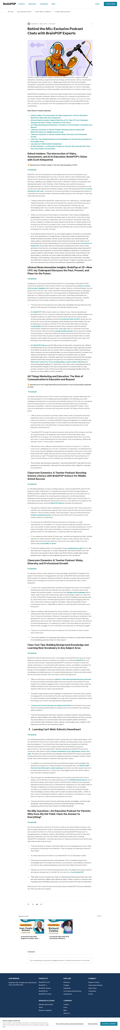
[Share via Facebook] (28, 904)
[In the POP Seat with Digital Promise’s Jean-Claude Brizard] (31, 926)
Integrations (68, 994)
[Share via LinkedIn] (37, 904)
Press (65, 1007)
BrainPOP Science (45, 988)
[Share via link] (41, 904)
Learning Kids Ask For (24, 11)
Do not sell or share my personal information (70, 1023)
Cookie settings (93, 1023)
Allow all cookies (109, 1023)
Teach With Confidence (43, 11)
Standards (67, 988)
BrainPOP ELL (43, 991)
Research (67, 982)
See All (99, 916)
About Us (67, 1013)
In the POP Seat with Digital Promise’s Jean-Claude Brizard (30, 937)
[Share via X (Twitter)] (32, 904)
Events (90, 994)
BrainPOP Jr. (43, 985)
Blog (65, 1010)
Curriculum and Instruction (72, 991)
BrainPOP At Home (45, 994)
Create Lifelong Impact (62, 11)
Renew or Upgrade (45, 1010)
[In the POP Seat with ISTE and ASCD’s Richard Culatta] (60, 926)
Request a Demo (94, 982)
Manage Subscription (46, 1004)
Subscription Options (95, 985)
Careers (66, 1004)
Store (41, 1007)
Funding (66, 985)
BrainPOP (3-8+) (44, 982)
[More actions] (91, 24)
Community (92, 991)
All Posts (10, 11)
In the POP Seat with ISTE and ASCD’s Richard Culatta (59, 937)
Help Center (92, 988)
